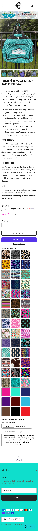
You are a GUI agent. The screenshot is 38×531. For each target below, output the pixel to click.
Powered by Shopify (21, 524)
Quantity (4, 221)
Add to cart (19, 233)
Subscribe (18, 498)
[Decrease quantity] (3, 225)
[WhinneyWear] (19, 5)
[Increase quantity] (11, 225)
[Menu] (2, 5)
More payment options (19, 244)
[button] (19, 209)
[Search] (6, 5)
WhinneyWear (10, 524)
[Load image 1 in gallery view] (19, 44)
